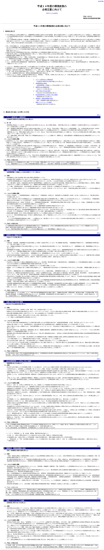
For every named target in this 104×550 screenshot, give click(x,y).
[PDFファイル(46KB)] (52, 13)
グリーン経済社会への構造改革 (44, 79)
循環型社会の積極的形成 (42, 87)
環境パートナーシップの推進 (44, 102)
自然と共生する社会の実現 (43, 91)
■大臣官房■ (100, 1)
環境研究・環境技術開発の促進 (44, 98)
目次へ (99, 115)
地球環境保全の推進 (41, 83)
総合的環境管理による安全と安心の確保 (47, 94)
